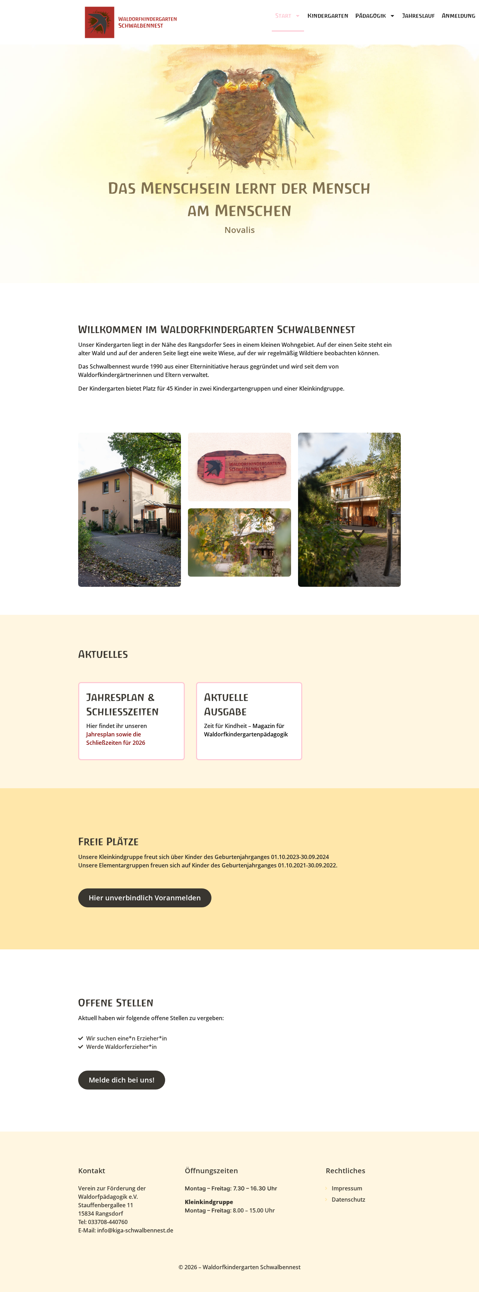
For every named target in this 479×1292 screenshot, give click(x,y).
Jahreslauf (418, 15)
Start (283, 15)
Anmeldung (458, 15)
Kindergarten (328, 15)
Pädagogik (371, 15)
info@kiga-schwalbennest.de (135, 1230)
